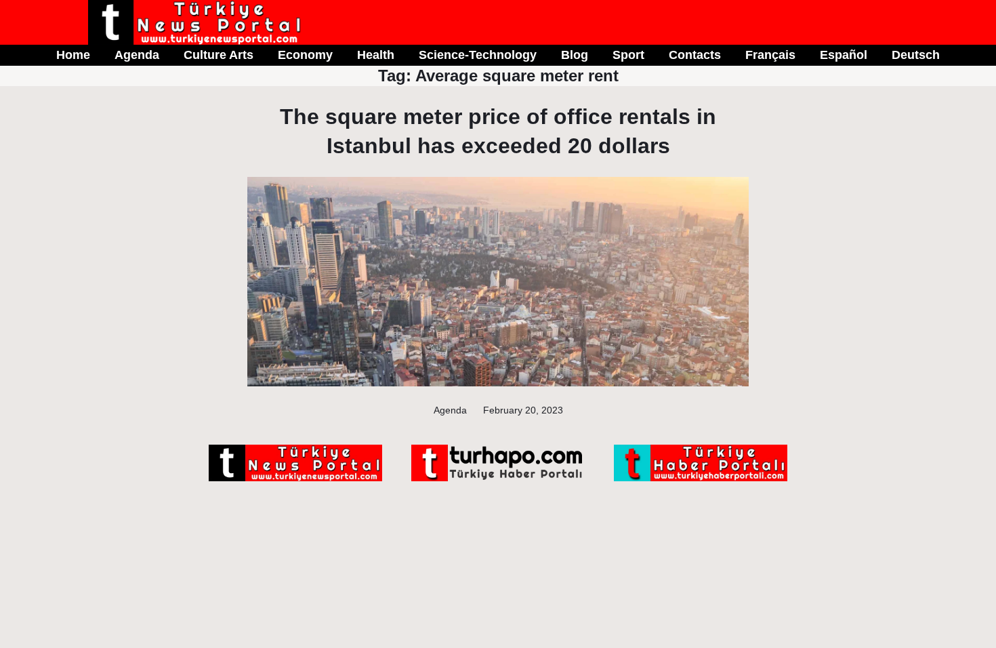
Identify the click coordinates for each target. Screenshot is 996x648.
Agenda (450, 410)
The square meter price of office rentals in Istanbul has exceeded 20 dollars (498, 131)
